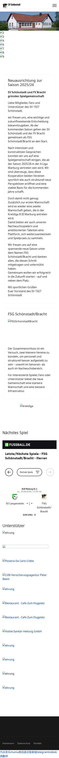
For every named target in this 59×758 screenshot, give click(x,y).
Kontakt (37, 743)
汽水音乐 (5, 752)
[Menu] (54, 5)
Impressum (8, 743)
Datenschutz (23, 743)
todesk (52, 752)
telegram (42, 752)
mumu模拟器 (18, 752)
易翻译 (4, 756)
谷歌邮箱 (32, 752)
